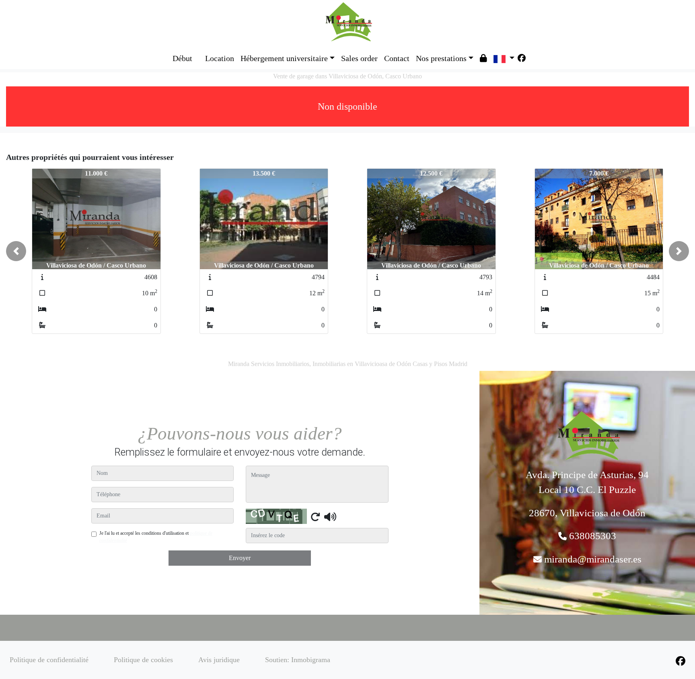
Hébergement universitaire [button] (284, 58)
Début (182, 58)
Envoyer (240, 557)
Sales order (359, 58)
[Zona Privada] (483, 58)
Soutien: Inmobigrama (297, 660)
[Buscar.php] (198, 52)
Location (219, 58)
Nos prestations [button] (441, 58)
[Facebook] (522, 58)
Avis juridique (219, 660)
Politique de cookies (143, 660)
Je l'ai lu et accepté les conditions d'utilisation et (155, 536)
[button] (16, 251)
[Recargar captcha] (315, 517)
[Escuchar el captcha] (330, 517)
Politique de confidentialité (49, 660)
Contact (396, 58)
